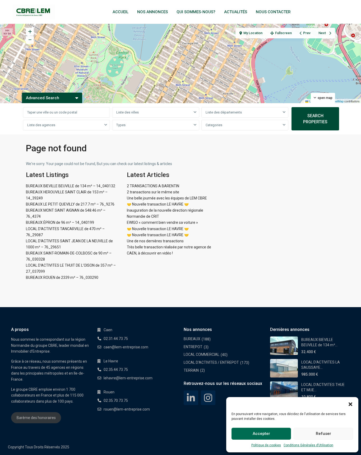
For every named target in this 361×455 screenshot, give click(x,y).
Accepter (261, 433)
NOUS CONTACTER (273, 12)
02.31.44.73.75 (116, 338)
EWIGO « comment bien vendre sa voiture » (162, 222)
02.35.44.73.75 (116, 369)
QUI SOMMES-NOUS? (196, 12)
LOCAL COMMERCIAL (201, 354)
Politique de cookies (266, 445)
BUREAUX (192, 339)
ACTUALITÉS (235, 12)
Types (121, 125)
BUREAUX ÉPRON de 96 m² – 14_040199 (60, 222)
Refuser (323, 433)
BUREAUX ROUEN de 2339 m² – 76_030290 (62, 277)
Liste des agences (41, 125)
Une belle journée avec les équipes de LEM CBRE (167, 198)
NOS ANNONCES (152, 12)
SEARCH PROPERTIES (315, 118)
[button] (350, 403)
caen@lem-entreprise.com (126, 347)
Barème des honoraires (36, 418)
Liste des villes (127, 112)
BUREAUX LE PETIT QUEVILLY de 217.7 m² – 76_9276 (70, 204)
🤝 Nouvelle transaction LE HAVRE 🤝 (158, 204)
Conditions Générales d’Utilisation (308, 445)
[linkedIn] (191, 397)
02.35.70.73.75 (116, 400)
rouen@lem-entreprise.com (127, 409)
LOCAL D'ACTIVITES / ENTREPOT (211, 362)
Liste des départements (224, 112)
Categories (214, 125)
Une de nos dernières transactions (155, 241)
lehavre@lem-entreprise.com (128, 378)
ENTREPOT (193, 347)
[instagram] (208, 397)
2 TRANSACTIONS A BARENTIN (153, 186)
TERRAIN (191, 370)
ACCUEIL (120, 12)
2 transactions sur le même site (153, 192)
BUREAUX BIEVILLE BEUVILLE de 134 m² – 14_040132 (70, 186)
